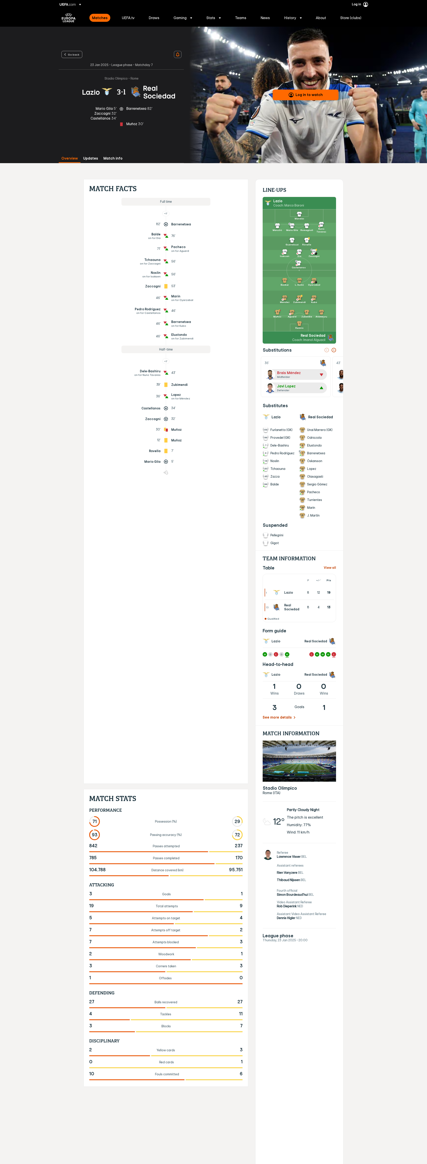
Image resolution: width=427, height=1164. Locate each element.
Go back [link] (73, 54)
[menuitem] (101, 18)
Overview (69, 158)
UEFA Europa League (69, 17)
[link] (100, 18)
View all (330, 567)
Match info (113, 158)
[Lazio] (277, 592)
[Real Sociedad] (277, 607)
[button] (183, 18)
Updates (90, 158)
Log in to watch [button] (309, 95)
